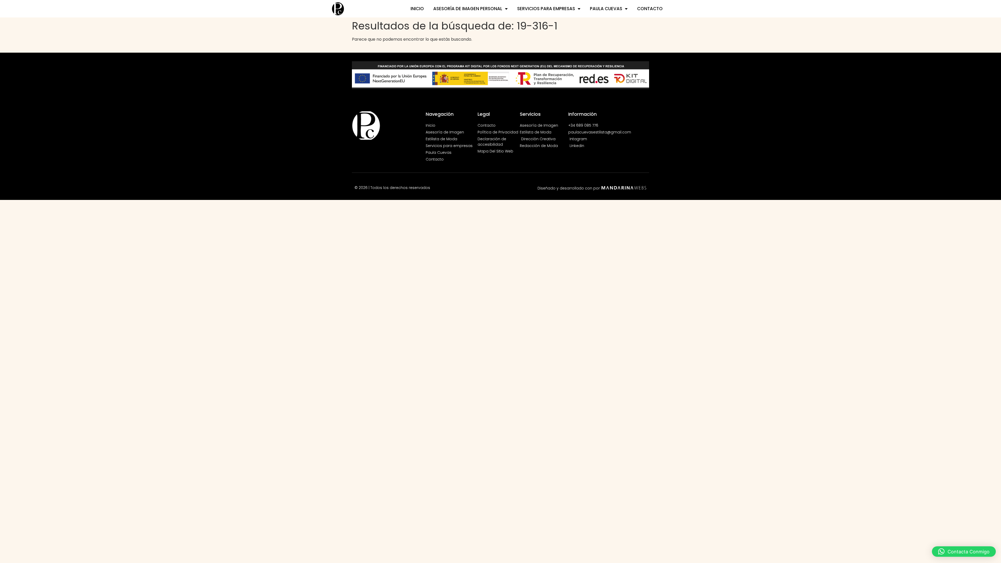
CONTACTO (650, 8)
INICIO (417, 8)
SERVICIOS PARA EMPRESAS (546, 8)
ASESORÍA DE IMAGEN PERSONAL (467, 8)
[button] (964, 551)
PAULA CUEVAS (606, 8)
